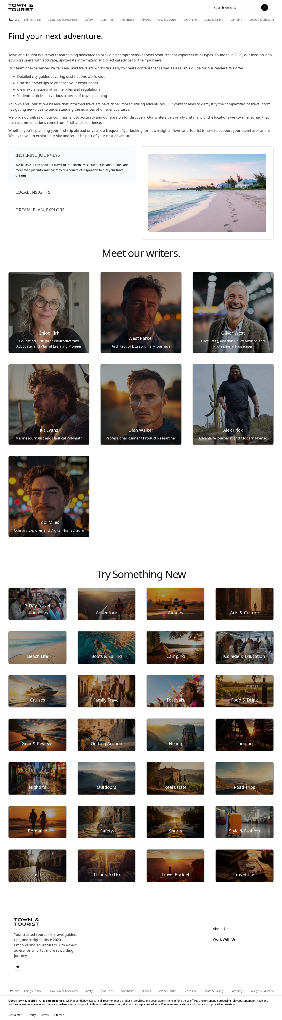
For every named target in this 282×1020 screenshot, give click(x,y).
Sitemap (59, 1015)
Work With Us (224, 939)
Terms (45, 1015)
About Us (220, 928)
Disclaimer (15, 1015)
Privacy (31, 1015)
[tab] (72, 164)
